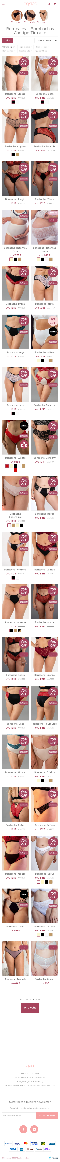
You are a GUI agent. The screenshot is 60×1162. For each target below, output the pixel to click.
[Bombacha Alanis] (15, 853)
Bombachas (41, 47)
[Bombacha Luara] (15, 654)
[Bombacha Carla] (45, 853)
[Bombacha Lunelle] (45, 125)
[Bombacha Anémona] (15, 549)
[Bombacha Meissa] (45, 804)
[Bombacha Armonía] (15, 958)
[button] (49, 4)
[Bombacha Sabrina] (45, 384)
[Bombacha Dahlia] (45, 549)
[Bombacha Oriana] (45, 905)
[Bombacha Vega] (15, 331)
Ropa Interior (24, 47)
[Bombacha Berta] (45, 493)
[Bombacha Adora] (45, 601)
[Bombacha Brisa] (15, 283)
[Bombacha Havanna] (15, 601)
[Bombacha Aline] (45, 331)
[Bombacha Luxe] (15, 384)
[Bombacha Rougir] (15, 178)
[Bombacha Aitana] (15, 751)
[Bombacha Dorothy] (45, 437)
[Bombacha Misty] (45, 283)
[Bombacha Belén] (15, 804)
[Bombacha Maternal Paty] (15, 227)
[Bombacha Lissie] (15, 73)
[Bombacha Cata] (15, 703)
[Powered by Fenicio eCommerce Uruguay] (53, 1158)
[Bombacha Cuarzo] (45, 654)
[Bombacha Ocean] (45, 958)
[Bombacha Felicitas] (45, 703)
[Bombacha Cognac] (15, 125)
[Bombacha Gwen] (15, 905)
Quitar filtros (41, 51)
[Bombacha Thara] (45, 178)
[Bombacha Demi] (45, 73)
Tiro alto (24, 51)
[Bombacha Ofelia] (45, 751)
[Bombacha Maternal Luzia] (45, 227)
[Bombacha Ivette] (15, 437)
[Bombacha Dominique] (15, 493)
